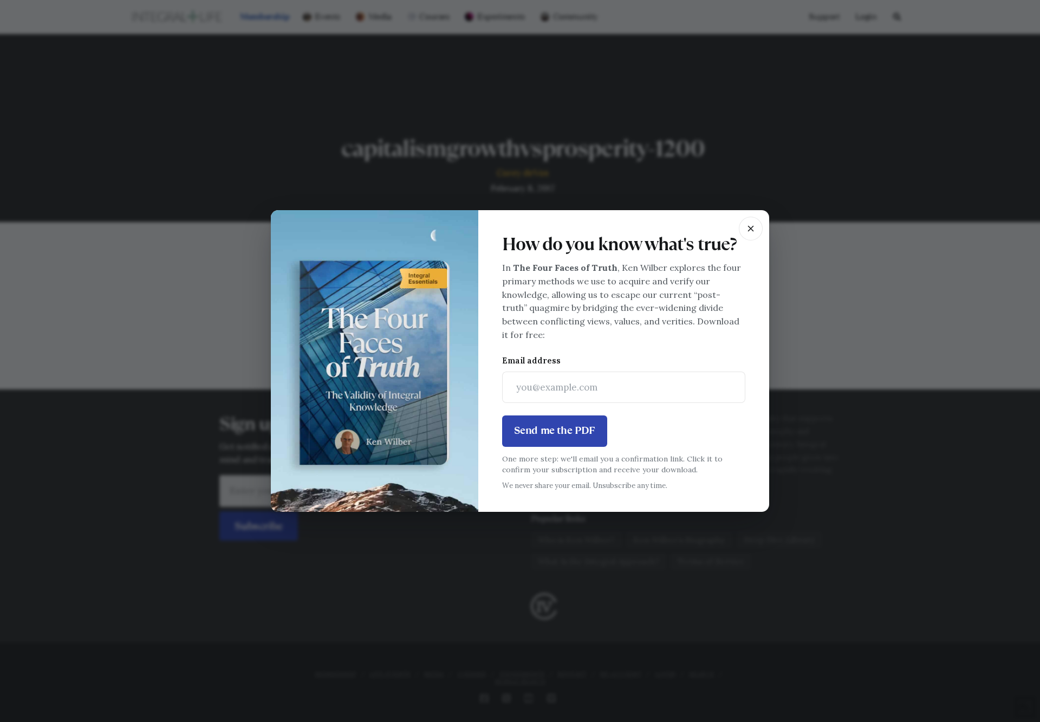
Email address (531, 360)
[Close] (751, 228)
